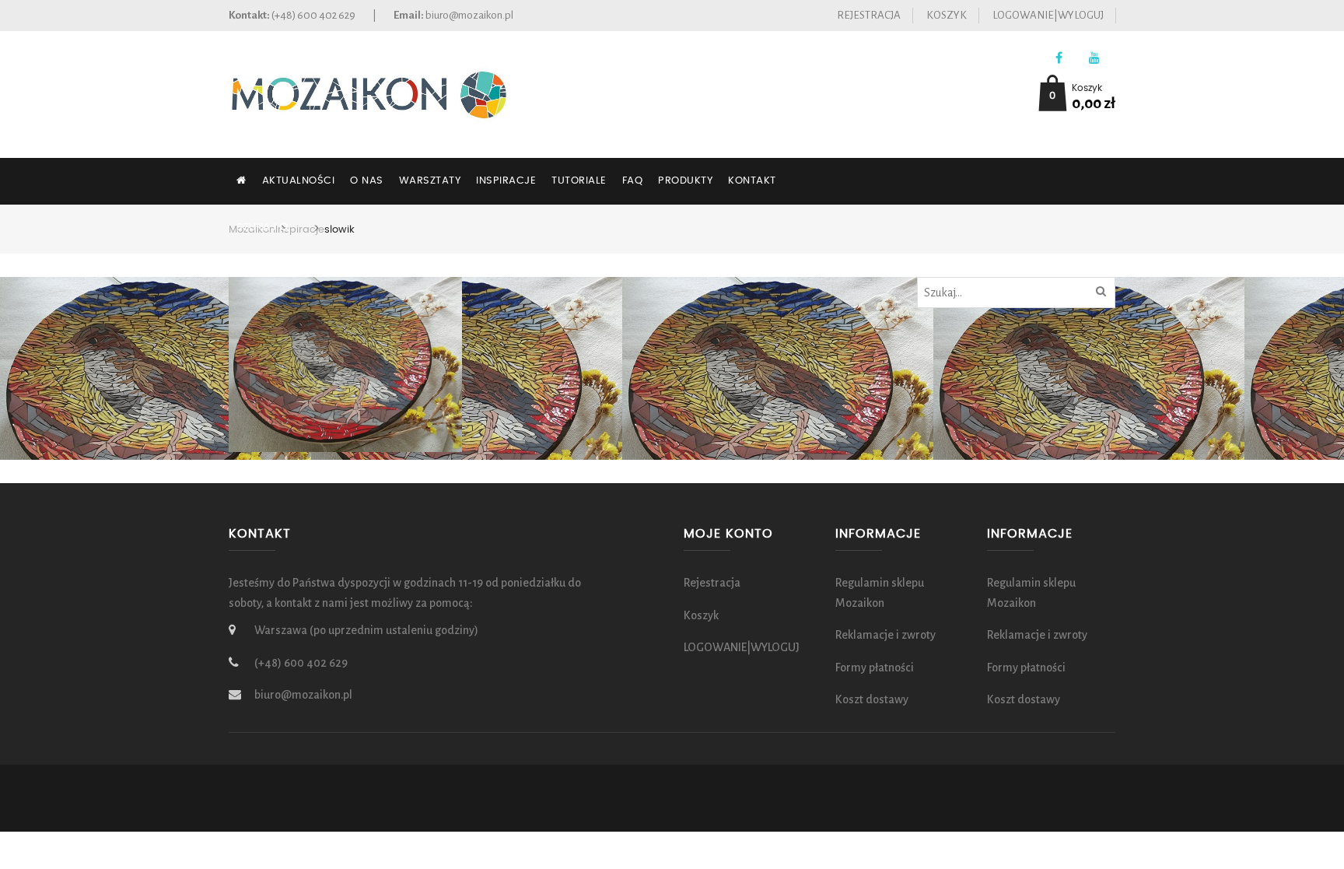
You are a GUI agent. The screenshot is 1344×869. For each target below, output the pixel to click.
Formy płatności (874, 667)
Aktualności (298, 181)
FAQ (632, 181)
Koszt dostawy (871, 699)
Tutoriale (579, 181)
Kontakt (752, 181)
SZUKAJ (258, 228)
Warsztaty (430, 181)
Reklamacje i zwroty (885, 635)
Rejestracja (869, 15)
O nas (366, 181)
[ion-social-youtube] (1094, 58)
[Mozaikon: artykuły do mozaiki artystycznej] (369, 93)
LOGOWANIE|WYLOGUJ (1048, 15)
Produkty (685, 181)
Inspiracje (506, 181)
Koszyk (946, 15)
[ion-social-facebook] (1059, 58)
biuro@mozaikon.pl (469, 15)
